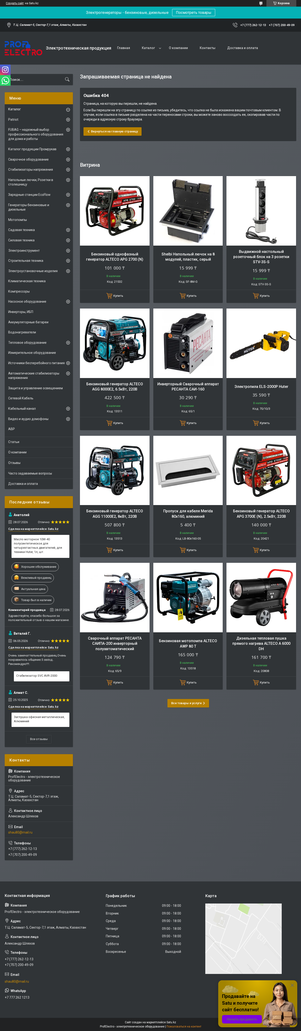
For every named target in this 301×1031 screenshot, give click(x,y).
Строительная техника (25, 261)
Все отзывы (39, 739)
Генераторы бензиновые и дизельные (28, 207)
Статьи (13, 442)
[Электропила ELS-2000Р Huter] (261, 343)
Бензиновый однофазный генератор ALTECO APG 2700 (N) (114, 257)
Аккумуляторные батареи (28, 322)
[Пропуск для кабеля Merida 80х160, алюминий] (188, 470)
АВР (11, 429)
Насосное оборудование (27, 301)
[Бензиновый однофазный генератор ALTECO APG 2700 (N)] (115, 211)
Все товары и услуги (186, 703)
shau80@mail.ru (20, 832)
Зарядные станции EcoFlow (29, 195)
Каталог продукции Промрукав (32, 149)
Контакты (207, 48)
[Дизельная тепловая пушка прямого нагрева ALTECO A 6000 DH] (261, 597)
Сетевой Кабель (20, 398)
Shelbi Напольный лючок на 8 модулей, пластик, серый (188, 257)
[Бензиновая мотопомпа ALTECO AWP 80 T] (188, 597)
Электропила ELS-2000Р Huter (261, 386)
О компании (178, 48)
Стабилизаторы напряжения (30, 169)
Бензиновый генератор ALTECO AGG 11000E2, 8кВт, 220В (114, 513)
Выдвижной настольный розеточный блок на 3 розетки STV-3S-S (261, 256)
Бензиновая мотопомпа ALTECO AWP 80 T (188, 643)
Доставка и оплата (242, 48)
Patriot (13, 119)
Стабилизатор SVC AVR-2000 (36, 675)
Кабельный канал (22, 408)
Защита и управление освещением (35, 388)
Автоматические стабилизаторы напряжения (33, 375)
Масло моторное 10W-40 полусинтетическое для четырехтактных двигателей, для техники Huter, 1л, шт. (38, 545)
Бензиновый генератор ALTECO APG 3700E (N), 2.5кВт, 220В (261, 513)
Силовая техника (21, 240)
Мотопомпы (17, 220)
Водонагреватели (22, 332)
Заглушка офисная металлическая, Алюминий (39, 719)
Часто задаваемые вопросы (30, 473)
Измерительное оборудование (32, 353)
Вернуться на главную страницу (114, 131)
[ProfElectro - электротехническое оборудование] (23, 48)
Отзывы (14, 463)
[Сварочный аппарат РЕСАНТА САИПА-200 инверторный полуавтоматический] (115, 597)
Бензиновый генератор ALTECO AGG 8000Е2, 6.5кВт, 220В (114, 386)
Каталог (148, 48)
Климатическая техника (27, 281)
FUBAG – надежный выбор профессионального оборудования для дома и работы (35, 134)
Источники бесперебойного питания (36, 363)
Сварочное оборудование (28, 159)
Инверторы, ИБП (20, 312)
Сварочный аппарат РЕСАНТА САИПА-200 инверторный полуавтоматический (115, 643)
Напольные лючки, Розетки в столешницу (30, 182)
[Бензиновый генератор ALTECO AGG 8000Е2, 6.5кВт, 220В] (115, 343)
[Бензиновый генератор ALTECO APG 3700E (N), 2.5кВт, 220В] (261, 470)
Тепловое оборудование (27, 342)
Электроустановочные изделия (33, 271)
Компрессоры (19, 291)
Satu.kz (171, 1022)
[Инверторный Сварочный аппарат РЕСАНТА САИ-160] (188, 343)
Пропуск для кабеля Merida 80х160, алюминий (188, 513)
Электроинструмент (24, 250)
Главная (123, 48)
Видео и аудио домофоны (28, 419)
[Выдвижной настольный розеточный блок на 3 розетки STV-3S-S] (261, 211)
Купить (118, 295)
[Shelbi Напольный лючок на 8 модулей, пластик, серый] (188, 211)
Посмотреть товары (193, 12)
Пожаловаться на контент (183, 1026)
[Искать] (67, 79)
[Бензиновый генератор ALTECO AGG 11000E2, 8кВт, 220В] (115, 470)
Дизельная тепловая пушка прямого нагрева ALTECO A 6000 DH (261, 643)
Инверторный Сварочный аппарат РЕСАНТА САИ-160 (188, 386)
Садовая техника (21, 230)
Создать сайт (15, 3)
